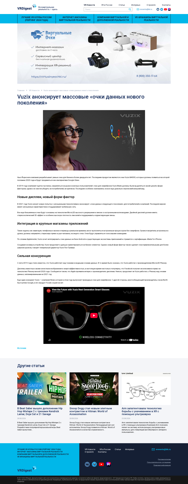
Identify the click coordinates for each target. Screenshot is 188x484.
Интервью (135, 5)
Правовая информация (162, 465)
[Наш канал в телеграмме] (161, 9)
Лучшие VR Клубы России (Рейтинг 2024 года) (36, 18)
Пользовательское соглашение (159, 462)
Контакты (166, 5)
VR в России (106, 5)
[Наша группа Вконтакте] (157, 9)
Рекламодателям (164, 459)
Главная (20, 90)
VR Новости (89, 5)
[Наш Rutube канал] (169, 9)
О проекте (151, 5)
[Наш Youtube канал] (165, 9)
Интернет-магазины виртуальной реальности (74, 18)
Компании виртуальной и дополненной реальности (113, 18)
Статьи (122, 5)
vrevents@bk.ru (146, 9)
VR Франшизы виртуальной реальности (151, 18)
